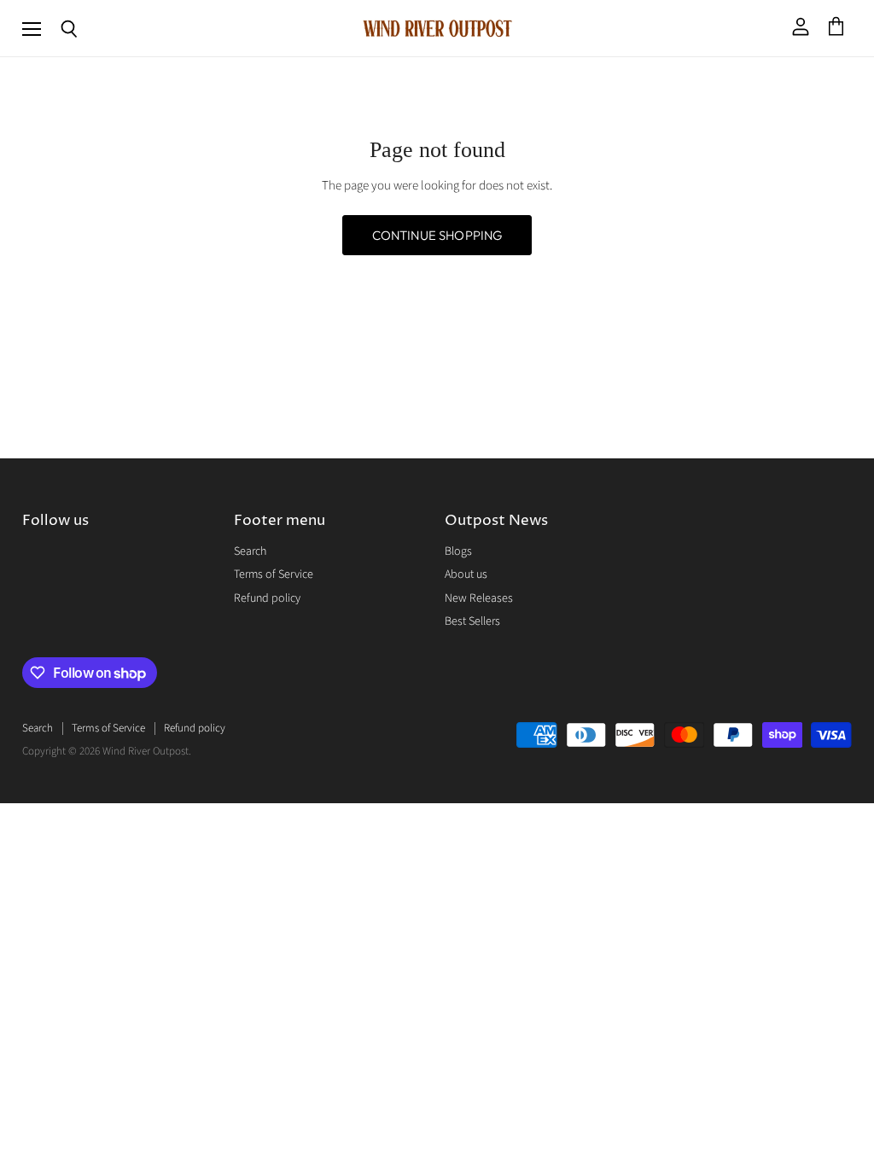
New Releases (479, 598)
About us (466, 574)
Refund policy (267, 598)
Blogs (458, 551)
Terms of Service (273, 574)
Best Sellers (472, 621)
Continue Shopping (437, 235)
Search (250, 551)
